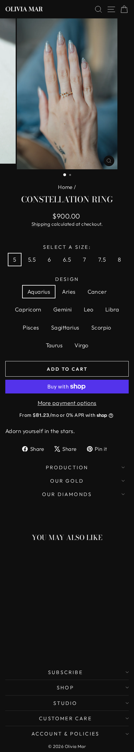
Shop (65, 687)
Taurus (54, 345)
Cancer (97, 291)
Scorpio (101, 327)
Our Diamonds (67, 494)
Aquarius (38, 291)
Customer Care (65, 718)
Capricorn (28, 309)
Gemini (62, 309)
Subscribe (65, 672)
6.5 (67, 259)
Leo (88, 309)
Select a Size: (67, 247)
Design (67, 279)
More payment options (67, 403)
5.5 (32, 259)
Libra (112, 309)
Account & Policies (65, 733)
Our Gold (67, 481)
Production (67, 467)
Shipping (40, 224)
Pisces (31, 327)
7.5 (102, 259)
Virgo (81, 345)
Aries (68, 291)
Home (65, 187)
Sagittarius (65, 327)
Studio (65, 703)
